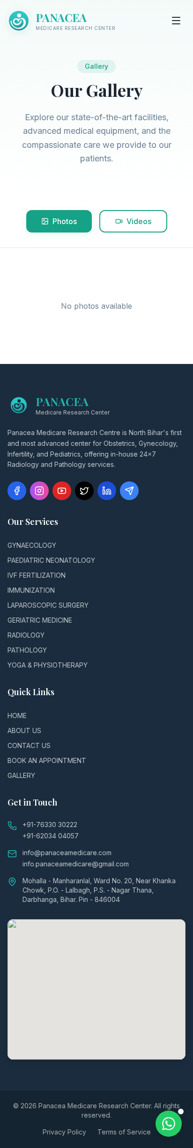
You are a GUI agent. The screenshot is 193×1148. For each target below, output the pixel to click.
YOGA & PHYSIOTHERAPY (47, 665)
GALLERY (21, 775)
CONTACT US (29, 745)
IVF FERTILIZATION (36, 575)
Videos (138, 221)
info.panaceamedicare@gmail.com (75, 864)
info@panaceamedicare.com (66, 853)
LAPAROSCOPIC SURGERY (48, 605)
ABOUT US (24, 730)
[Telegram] (129, 490)
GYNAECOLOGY (31, 545)
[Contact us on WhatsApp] (169, 1124)
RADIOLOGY (26, 635)
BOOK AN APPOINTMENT (46, 760)
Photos (64, 221)
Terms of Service (124, 1132)
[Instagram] (39, 490)
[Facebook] (16, 490)
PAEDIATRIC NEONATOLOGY (51, 560)
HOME (17, 715)
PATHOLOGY (27, 650)
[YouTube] (61, 490)
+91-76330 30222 (49, 824)
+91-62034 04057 (50, 836)
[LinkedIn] (106, 490)
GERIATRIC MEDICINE (39, 620)
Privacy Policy (64, 1132)
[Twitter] (84, 490)
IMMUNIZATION (31, 590)
